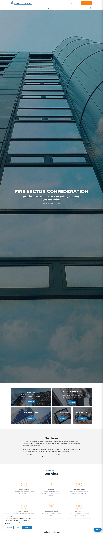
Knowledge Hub (47, 8)
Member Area (76, 3)
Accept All (27, 527)
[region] (18, 522)
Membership (58, 8)
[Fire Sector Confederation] (22, 3)
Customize (9, 527)
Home (32, 8)
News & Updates (68, 8)
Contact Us (86, 3)
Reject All (18, 527)
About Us (38, 8)
